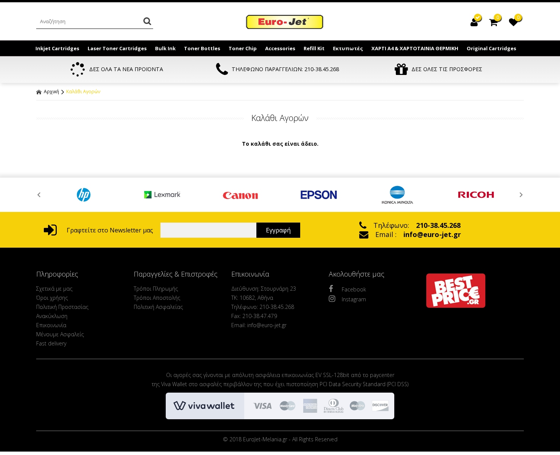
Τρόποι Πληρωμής (156, 288)
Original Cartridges (491, 48)
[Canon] (241, 195)
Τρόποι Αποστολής (157, 297)
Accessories (280, 48)
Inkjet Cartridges (57, 48)
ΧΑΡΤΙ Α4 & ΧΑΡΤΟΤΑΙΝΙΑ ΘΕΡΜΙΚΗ (414, 48)
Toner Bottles (202, 48)
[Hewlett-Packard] (84, 195)
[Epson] (319, 195)
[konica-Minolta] (397, 195)
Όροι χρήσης (52, 297)
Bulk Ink (165, 48)
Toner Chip (243, 48)
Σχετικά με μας (54, 288)
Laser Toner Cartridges (117, 48)
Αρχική (51, 91)
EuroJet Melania (285, 22)
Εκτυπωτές (348, 48)
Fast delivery (51, 343)
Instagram (354, 299)
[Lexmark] (162, 195)
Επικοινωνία (51, 325)
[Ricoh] (476, 195)
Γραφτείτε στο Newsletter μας (109, 230)
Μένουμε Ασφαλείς (60, 334)
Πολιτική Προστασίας (62, 306)
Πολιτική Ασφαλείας (158, 306)
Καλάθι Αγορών (83, 91)
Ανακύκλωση (51, 316)
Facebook (354, 289)
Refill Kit (314, 48)
